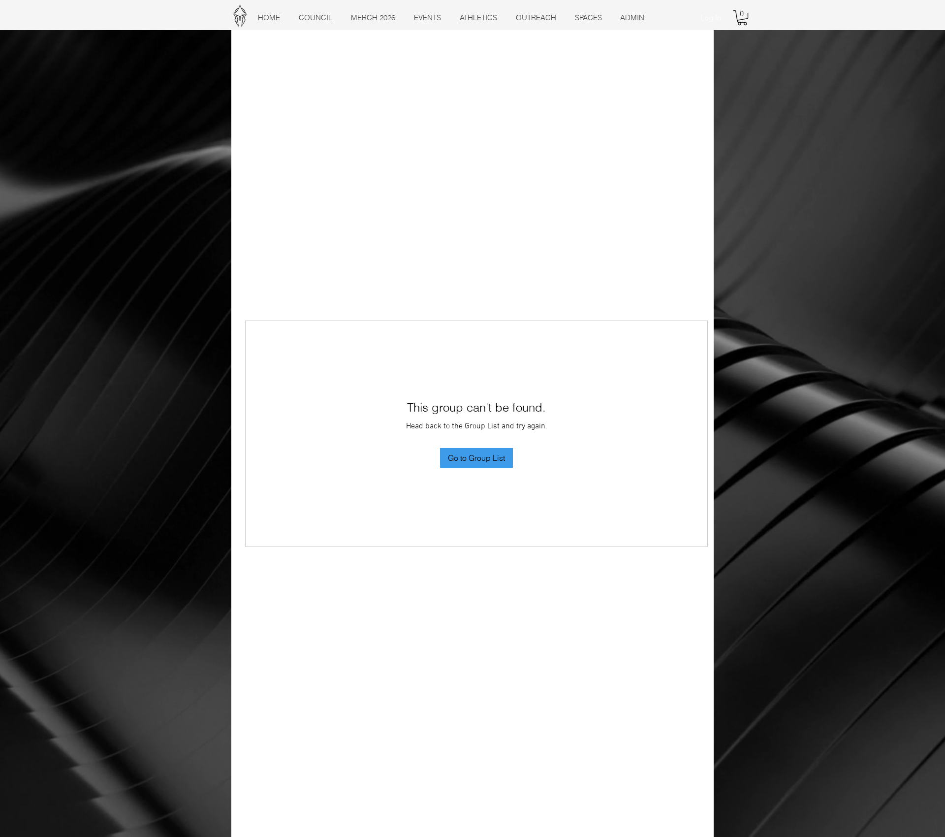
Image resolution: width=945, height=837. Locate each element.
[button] (742, 17)
